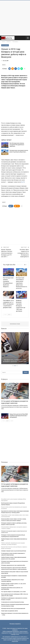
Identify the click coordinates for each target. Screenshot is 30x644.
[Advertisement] (15, 18)
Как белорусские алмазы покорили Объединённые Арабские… (17, 144)
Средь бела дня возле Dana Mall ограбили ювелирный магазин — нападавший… (19, 415)
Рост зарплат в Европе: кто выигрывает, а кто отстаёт (13, 591)
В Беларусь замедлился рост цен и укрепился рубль (13, 565)
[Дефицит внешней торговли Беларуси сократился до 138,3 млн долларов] (21, 295)
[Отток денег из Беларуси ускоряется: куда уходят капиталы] (15, 391)
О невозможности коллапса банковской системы (12, 602)
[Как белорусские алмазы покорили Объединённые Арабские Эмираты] (4, 145)
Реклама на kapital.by (15, 623)
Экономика (5, 45)
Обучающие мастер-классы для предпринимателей (13, 608)
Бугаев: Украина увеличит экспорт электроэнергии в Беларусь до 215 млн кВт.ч (6, 253)
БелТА (23, 182)
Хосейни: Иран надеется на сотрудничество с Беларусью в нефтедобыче (23, 253)
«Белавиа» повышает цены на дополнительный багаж (13, 550)
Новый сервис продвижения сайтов (9, 610)
